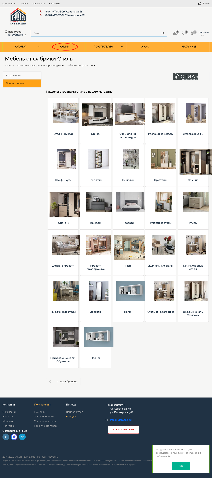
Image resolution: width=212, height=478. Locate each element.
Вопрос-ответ (74, 411)
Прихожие (160, 180)
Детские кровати (63, 265)
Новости (7, 416)
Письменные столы (63, 311)
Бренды (71, 416)
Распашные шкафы (160, 133)
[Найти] (163, 33)
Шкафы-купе (63, 180)
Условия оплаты (44, 416)
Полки (128, 311)
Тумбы (193, 222)
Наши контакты (115, 404)
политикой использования (187, 453)
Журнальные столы (160, 265)
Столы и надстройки (160, 311)
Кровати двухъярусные (96, 267)
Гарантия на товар (45, 425)
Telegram (22, 437)
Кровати (128, 222)
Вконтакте (5, 437)
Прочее (96, 357)
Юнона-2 (63, 222)
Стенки (95, 133)
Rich (128, 265)
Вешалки (128, 180)
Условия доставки (45, 421)
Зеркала (95, 311)
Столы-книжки (63, 133)
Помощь (39, 411)
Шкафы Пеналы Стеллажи (193, 313)
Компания (8, 404)
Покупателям (42, 404)
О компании (9, 411)
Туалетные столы (161, 222)
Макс (14, 437)
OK (181, 466)
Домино (193, 180)
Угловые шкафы (193, 133)
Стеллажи (95, 180)
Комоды (95, 222)
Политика (8, 425)
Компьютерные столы (193, 267)
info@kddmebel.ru (121, 420)
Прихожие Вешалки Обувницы (63, 359)
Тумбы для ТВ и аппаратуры (128, 135)
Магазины (8, 421)
